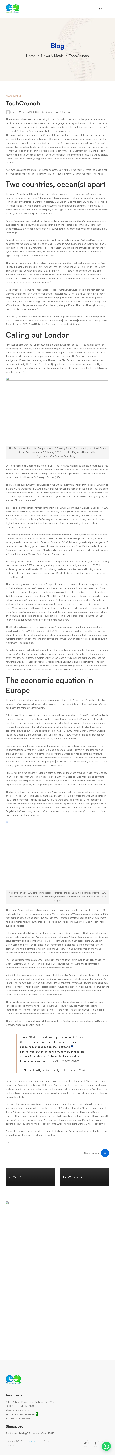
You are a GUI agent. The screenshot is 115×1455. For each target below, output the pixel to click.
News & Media (52, 55)
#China (77, 1037)
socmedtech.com (33, 1441)
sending (30, 1123)
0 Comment (65, 112)
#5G (23, 1042)
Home (31, 55)
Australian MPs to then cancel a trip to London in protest (44, 131)
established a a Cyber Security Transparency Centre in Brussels (73, 730)
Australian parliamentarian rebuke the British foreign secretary (70, 127)
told (75, 360)
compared (67, 205)
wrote (84, 515)
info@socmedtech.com (17, 1410)
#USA (29, 1037)
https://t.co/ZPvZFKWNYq (64, 1061)
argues (94, 538)
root (14, 112)
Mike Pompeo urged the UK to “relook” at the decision (68, 348)
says (83, 715)
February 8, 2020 (75, 1070)
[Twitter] (85, 1443)
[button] (106, 1446)
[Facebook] (95, 1443)
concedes (24, 1085)
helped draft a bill (41, 811)
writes (23, 251)
